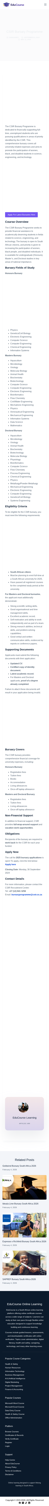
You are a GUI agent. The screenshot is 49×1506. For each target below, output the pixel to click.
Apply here (10, 864)
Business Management (14, 1375)
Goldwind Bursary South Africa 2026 (19, 1166)
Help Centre (10, 1460)
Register (8, 1442)
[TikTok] (26, 1503)
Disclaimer (9, 1474)
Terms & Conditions (13, 1471)
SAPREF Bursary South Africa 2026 (19, 1279)
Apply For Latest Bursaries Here (21, 215)
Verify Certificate (12, 1439)
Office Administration (13, 1418)
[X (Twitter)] (23, 1503)
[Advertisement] (24, 98)
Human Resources (13, 1368)
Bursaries (14, 37)
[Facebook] (20, 1503)
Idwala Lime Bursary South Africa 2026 (20, 1204)
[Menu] (45, 4)
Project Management (13, 1386)
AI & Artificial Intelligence (15, 1378)
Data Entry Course (12, 1410)
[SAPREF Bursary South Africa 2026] (24, 1263)
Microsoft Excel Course (14, 1407)
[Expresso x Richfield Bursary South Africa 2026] (24, 1225)
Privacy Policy (10, 1467)
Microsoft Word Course (14, 1403)
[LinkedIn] (29, 1503)
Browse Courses (12, 1432)
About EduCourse (12, 1464)
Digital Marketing (12, 1382)
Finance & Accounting (14, 1389)
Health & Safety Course (14, 1414)
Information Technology (14, 1371)
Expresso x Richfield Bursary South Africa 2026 (24, 1241)
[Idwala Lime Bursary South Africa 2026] (24, 1187)
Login (7, 1446)
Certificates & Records (14, 1435)
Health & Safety (11, 1364)
